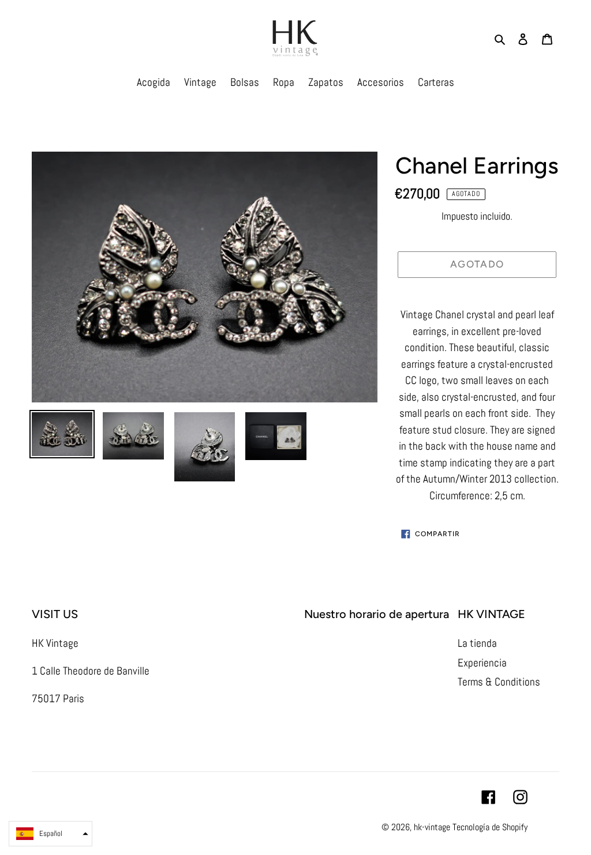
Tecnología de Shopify (490, 827)
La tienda (477, 643)
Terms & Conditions (499, 682)
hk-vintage (432, 827)
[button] (50, 833)
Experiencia (482, 663)
